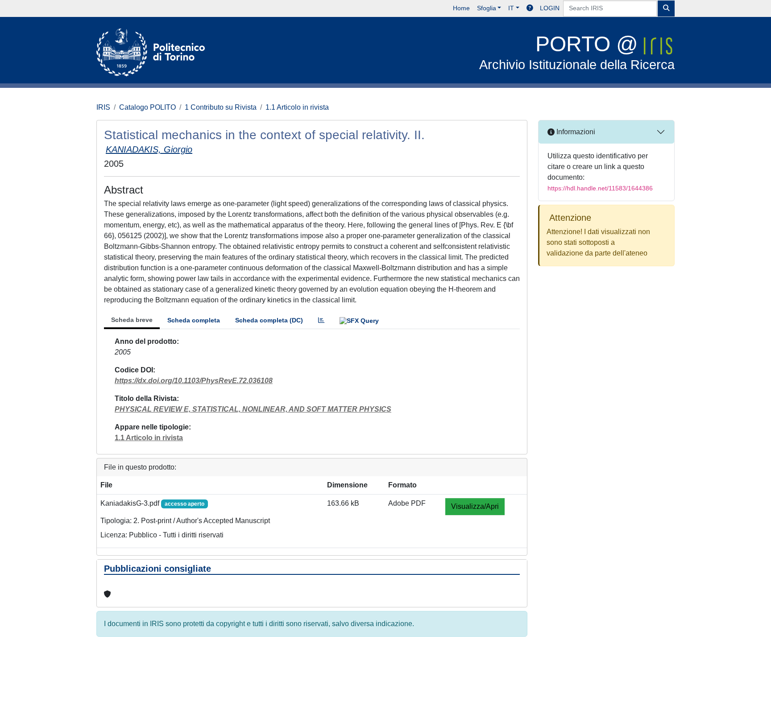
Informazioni (575, 132)
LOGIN (550, 8)
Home (461, 8)
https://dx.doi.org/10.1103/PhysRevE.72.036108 (194, 380)
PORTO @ (577, 52)
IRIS (103, 107)
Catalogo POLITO (147, 107)
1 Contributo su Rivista (221, 107)
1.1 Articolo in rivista (297, 107)
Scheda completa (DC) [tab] (269, 320)
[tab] (321, 320)
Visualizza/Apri (475, 506)
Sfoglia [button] (486, 8)
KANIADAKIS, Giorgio (149, 149)
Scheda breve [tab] (132, 319)
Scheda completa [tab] (193, 320)
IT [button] (511, 8)
